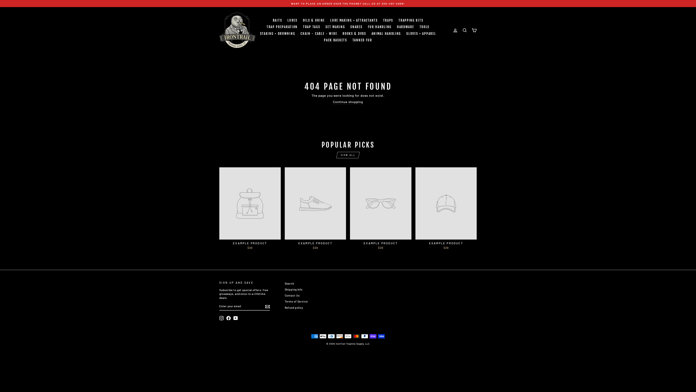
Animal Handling (386, 34)
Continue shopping (348, 102)
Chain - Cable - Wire (319, 34)
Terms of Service (296, 301)
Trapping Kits (411, 20)
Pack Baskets (335, 40)
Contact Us (292, 295)
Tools (425, 27)
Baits (277, 20)
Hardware (405, 27)
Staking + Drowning (277, 34)
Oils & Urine (314, 20)
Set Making (335, 27)
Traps (388, 20)
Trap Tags (311, 27)
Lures (292, 20)
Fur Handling (380, 27)
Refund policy (294, 307)
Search (289, 283)
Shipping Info (294, 289)
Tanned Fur (362, 40)
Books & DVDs (354, 34)
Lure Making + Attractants (354, 20)
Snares (356, 27)
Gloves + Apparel (421, 34)
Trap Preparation (282, 27)
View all (348, 155)
